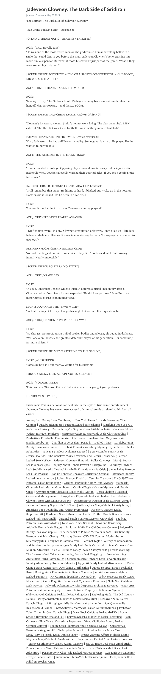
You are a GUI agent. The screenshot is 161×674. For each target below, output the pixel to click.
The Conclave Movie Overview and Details (74, 456)
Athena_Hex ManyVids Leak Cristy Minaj (104, 505)
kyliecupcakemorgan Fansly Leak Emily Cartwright (74, 545)
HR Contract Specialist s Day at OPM (73, 576)
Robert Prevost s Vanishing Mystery (85, 447)
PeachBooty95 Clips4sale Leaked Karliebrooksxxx (72, 652)
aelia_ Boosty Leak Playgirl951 (85, 554)
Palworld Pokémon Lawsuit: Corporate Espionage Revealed (81, 585)
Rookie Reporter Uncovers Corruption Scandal (80, 474)
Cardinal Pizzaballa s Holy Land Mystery (88, 483)
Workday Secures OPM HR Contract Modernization (92, 536)
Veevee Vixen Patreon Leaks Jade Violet (61, 648)
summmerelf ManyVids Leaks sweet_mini (81, 657)
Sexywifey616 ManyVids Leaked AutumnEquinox (86, 608)
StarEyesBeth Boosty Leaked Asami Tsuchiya (55, 643)
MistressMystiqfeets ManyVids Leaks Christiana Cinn (94, 433)
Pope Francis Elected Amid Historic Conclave (105, 639)
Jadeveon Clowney (35, 15)
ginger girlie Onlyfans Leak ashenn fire (78, 603)
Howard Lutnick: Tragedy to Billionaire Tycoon (92, 590)
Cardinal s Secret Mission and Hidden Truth (73, 514)
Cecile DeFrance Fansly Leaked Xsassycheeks (79, 550)
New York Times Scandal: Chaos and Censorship (92, 523)
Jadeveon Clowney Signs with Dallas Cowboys (82, 460)
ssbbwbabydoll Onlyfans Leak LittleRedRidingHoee (57, 594)
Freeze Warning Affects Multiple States (105, 634)
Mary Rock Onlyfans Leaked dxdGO (95, 612)
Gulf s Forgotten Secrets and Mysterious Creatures (74, 581)
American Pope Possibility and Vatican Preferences (57, 509)
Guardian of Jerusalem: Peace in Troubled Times (81, 442)
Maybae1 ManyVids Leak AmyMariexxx (50, 639)
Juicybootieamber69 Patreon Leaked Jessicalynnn (69, 424)
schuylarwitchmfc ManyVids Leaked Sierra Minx (67, 599)
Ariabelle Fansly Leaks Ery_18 (44, 527)
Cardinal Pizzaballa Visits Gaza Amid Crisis (80, 469)
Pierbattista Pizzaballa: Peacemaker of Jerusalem (56, 438)
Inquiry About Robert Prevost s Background (79, 465)
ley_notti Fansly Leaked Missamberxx (101, 563)
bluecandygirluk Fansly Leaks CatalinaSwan (53, 541)
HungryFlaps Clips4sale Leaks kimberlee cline (87, 496)
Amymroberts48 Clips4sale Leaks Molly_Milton (65, 491)
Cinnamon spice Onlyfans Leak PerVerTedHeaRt (96, 559)
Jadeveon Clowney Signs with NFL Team (51, 505)
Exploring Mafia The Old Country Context (91, 527)
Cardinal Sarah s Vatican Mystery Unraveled (86, 518)
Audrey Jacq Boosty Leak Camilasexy (49, 420)
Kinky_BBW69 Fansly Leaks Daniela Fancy (52, 634)
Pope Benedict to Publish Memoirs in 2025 (85, 532)
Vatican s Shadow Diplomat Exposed (64, 451)
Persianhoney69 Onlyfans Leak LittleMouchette (81, 429)
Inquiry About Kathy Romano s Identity (50, 563)
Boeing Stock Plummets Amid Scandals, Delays (78, 625)
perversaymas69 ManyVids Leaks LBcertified (94, 617)
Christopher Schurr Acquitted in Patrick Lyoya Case (89, 630)
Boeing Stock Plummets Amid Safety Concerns (63, 572)
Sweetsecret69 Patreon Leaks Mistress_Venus (101, 500)
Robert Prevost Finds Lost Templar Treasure (84, 478)
